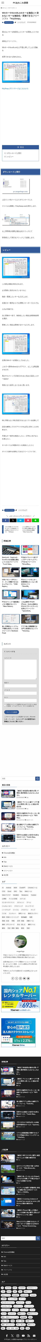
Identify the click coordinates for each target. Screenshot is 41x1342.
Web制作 (16, 895)
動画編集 (24, 917)
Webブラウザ (6, 895)
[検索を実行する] (37, 779)
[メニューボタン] (2, 3)
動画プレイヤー (33, 913)
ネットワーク (29, 906)
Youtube (33, 895)
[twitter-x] (16, 978)
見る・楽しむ (21, 924)
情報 (13, 921)
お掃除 (4, 899)
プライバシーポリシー (30, 1339)
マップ (33, 910)
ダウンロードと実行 (14, 153)
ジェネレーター (7, 906)
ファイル (16, 910)
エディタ (22, 899)
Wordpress (25, 895)
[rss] (28, 1335)
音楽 (28, 928)
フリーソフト (9, 22)
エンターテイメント (8, 902)
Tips (5, 862)
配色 (22, 928)
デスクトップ (18, 906)
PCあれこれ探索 (20, 3)
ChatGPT (22, 888)
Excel (9, 891)
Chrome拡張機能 (9, 853)
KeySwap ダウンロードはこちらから (15, 88)
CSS (3, 891)
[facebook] (12, 978)
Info (5, 857)
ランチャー (12, 913)
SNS (15, 891)
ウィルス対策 (13, 899)
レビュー (10, 157)
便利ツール (22, 913)
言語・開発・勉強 (13, 928)
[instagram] (20, 978)
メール (7, 690)
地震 (30, 917)
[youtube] (24, 978)
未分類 (6, 875)
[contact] (28, 978)
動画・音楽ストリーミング (10, 917)
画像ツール (30, 921)
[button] (5, 520)
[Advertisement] (20, 117)
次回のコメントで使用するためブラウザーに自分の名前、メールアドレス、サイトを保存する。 (22, 705)
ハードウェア (21, 22)
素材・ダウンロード (8, 924)
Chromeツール (32, 888)
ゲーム (29, 902)
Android (8, 888)
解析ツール (31, 924)
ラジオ (4, 913)
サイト (6, 697)
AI (2, 888)
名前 (6, 682)
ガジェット (20, 902)
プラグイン (24, 910)
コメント (7, 658)
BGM (15, 888)
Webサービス (8, 866)
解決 (3, 928)
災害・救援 (20, 921)
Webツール (28, 891)
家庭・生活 (5, 921)
